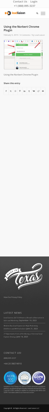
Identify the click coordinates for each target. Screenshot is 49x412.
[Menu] (41, 13)
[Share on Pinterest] (20, 91)
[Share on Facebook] (6, 91)
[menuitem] (20, 2)
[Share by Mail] (43, 91)
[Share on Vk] (33, 91)
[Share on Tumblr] (29, 91)
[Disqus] (24, 138)
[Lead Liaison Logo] (20, 13)
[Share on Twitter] (10, 91)
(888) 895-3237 (10, 358)
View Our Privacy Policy (13, 297)
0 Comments (25, 35)
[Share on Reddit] (38, 91)
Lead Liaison (40, 35)
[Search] (36, 13)
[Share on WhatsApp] (15, 91)
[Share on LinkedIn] (24, 91)
